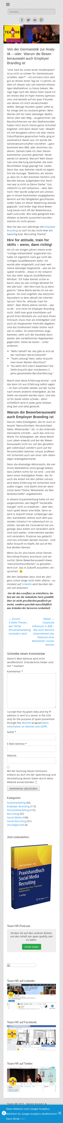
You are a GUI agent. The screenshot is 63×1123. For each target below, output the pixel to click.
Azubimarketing (16, 802)
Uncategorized (15, 825)
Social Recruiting (17, 821)
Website (11, 755)
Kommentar (15, 671)
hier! (23, 1118)
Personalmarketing (18, 810)
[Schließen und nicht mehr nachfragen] (59, 1114)
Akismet (26, 722)
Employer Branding (18, 806)
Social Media (14, 817)
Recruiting (13, 813)
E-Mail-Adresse (17, 743)
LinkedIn (27, 584)
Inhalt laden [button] (31, 946)
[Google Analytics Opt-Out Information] (4, 1114)
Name (11, 732)
